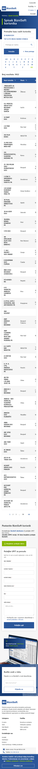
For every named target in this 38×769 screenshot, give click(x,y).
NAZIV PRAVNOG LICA (9, 586)
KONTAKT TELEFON (8, 569)
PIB (5, 593)
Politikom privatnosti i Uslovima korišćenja (19, 761)
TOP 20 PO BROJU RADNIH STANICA (16, 39)
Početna (4, 15)
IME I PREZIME (7, 561)
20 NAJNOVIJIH (9, 35)
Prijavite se (19, 689)
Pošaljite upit (19, 625)
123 (6, 59)
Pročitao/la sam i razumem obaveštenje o (20, 618)
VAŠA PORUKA (7, 602)
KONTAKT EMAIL (8, 577)
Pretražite (11, 51)
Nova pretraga (29, 51)
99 (23, 514)
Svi (32, 67)
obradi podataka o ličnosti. (15, 619)
